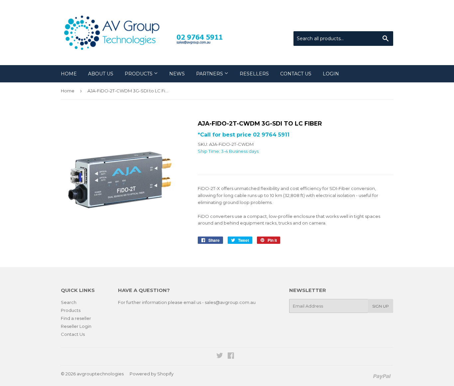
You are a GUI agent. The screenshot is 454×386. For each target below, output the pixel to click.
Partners (210, 74)
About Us (100, 74)
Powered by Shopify (151, 373)
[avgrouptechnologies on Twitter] (219, 356)
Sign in (338, 23)
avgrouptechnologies (100, 373)
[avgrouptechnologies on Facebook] (230, 356)
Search (68, 302)
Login (331, 74)
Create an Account (374, 23)
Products (139, 74)
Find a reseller (76, 318)
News (177, 74)
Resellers (254, 74)
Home (69, 74)
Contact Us (295, 74)
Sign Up (380, 306)
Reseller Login (76, 326)
